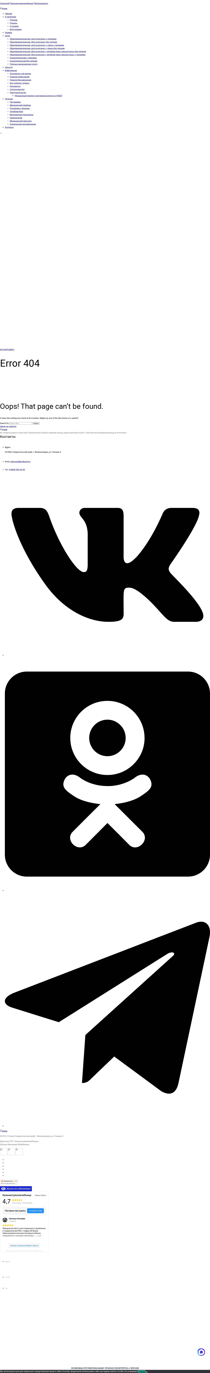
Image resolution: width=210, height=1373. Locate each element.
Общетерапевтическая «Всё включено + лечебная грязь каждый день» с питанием (47, 55)
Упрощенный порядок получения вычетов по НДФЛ (38, 96)
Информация (11, 70)
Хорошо (142, 1371)
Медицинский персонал (20, 121)
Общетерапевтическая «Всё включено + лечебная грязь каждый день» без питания (48, 51)
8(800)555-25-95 (26, 346)
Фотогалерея (16, 29)
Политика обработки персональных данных (25, 1175)
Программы (15, 102)
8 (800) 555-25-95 (17, 470)
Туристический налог (14, 1169)
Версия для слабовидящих (18, 1188)
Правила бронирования (20, 80)
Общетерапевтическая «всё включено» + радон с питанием (37, 45)
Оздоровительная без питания (23, 61)
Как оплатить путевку (19, 83)
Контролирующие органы (16, 1160)
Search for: (5, 423)
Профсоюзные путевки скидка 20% (35, 1184)
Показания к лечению (20, 108)
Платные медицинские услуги (23, 64)
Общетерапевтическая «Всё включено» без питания (33, 42)
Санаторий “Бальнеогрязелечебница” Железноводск (24, 3)
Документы (15, 86)
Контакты (9, 127)
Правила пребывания (19, 77)
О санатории (10, 17)
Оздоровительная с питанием (23, 58)
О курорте (14, 26)
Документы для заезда (20, 74)
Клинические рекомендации (23, 124)
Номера (8, 32)
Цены (7, 36)
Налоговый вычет (18, 92)
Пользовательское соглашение (19, 1172)
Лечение (9, 99)
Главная (8, 14)
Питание (13, 20)
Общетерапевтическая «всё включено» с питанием (33, 39)
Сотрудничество (17, 89)
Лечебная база (16, 111)
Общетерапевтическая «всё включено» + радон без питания (37, 48)
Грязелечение (16, 118)
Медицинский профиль (20, 105)
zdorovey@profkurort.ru (20, 462)
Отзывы (13, 23)
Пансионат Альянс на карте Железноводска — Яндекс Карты (24, 1250)
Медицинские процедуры (21, 115)
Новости (9, 67)
